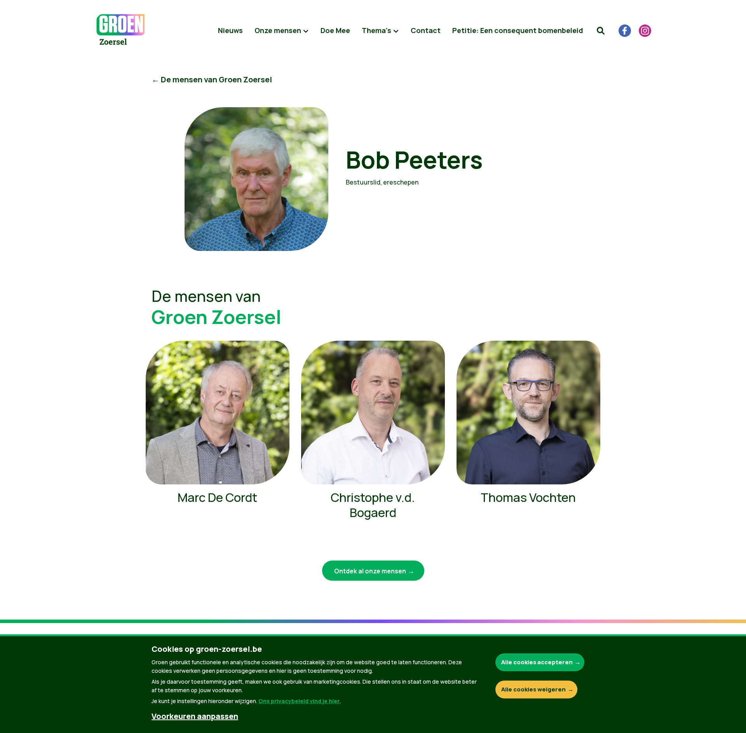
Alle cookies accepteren (537, 662)
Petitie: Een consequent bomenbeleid (517, 30)
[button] (600, 31)
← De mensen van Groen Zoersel (212, 79)
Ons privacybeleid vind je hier (299, 701)
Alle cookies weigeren (533, 689)
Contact (426, 30)
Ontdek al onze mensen (370, 571)
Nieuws (230, 30)
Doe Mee (335, 30)
